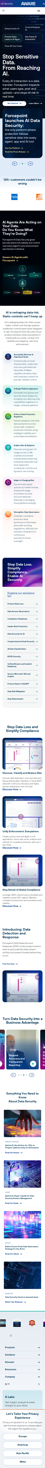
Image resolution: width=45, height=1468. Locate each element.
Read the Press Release (15, 152)
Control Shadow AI (32, 28)
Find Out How (8, 964)
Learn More (34, 93)
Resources (10, 1369)
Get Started (13, 93)
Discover (9, 1362)
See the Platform (12, 148)
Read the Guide (11, 1203)
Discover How (10, 789)
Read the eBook (12, 1254)
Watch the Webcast (14, 1302)
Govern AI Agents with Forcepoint (15, 259)
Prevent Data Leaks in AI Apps (12, 38)
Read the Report (12, 1153)
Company (10, 1377)
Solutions (10, 1355)
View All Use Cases (13, 46)
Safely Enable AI (9, 28)
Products (10, 1347)
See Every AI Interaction (30, 38)
